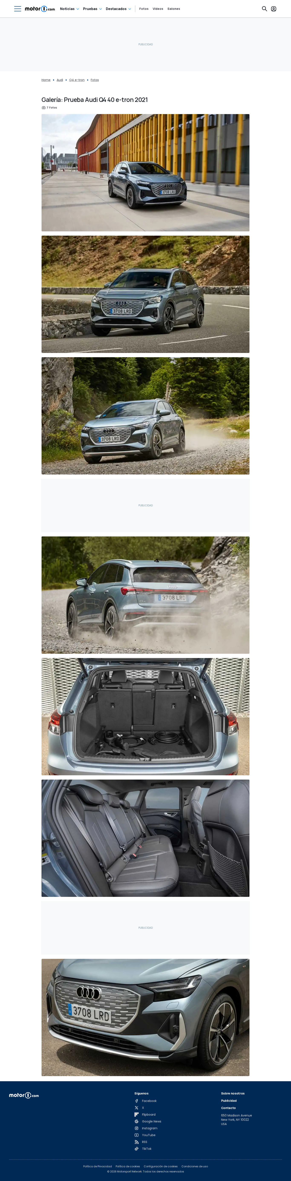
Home (46, 80)
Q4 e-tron (77, 80)
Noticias (67, 8)
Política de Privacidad (97, 1166)
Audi (60, 80)
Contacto (228, 1108)
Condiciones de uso (195, 1166)
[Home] (40, 9)
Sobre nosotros (233, 1093)
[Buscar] (264, 8)
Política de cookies (128, 1166)
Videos (158, 9)
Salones (173, 9)
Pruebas (90, 8)
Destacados (116, 8)
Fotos (143, 9)
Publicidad (229, 1101)
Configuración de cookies (161, 1166)
